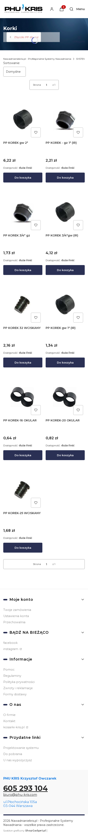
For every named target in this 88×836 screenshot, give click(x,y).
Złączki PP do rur (26, 37)
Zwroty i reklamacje (18, 688)
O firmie (9, 715)
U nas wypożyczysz (17, 760)
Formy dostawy (15, 694)
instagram (11, 649)
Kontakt (9, 721)
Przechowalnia (14, 622)
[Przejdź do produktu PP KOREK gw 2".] (22, 119)
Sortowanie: (11, 63)
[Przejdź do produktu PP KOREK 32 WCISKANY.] (22, 304)
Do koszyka (23, 177)
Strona (37, 84)
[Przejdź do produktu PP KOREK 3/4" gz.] (22, 212)
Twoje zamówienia (17, 610)
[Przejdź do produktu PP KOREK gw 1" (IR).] (65, 304)
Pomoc (9, 669)
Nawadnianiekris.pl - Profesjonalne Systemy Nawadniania (37, 58)
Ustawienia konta (16, 616)
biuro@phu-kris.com (20, 795)
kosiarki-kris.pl (14, 727)
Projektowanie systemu (21, 748)
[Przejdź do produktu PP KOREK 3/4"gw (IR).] (65, 212)
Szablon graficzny (24, 830)
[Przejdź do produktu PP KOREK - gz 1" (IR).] (65, 119)
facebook (10, 643)
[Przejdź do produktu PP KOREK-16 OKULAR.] (22, 397)
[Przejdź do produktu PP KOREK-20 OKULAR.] (65, 397)
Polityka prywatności (19, 682)
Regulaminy (12, 676)
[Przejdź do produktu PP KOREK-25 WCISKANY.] (22, 489)
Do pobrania (12, 754)
